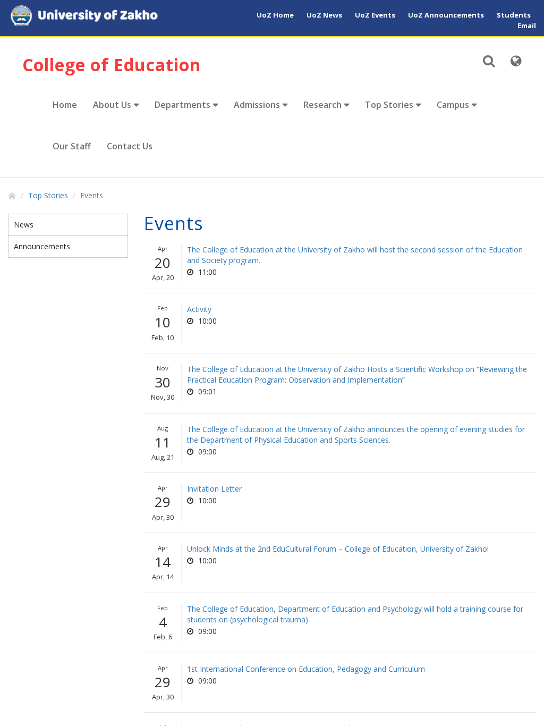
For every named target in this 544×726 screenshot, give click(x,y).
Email (526, 25)
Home (65, 105)
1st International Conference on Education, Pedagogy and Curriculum (306, 669)
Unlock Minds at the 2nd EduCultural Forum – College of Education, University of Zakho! (338, 549)
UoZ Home (275, 15)
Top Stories (389, 105)
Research (322, 105)
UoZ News (324, 15)
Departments (182, 105)
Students (514, 15)
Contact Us (129, 146)
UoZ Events (375, 15)
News (23, 225)
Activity (199, 309)
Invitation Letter (214, 489)
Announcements (42, 246)
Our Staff (72, 146)
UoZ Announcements (446, 15)
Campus (453, 105)
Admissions (257, 105)
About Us (112, 105)
